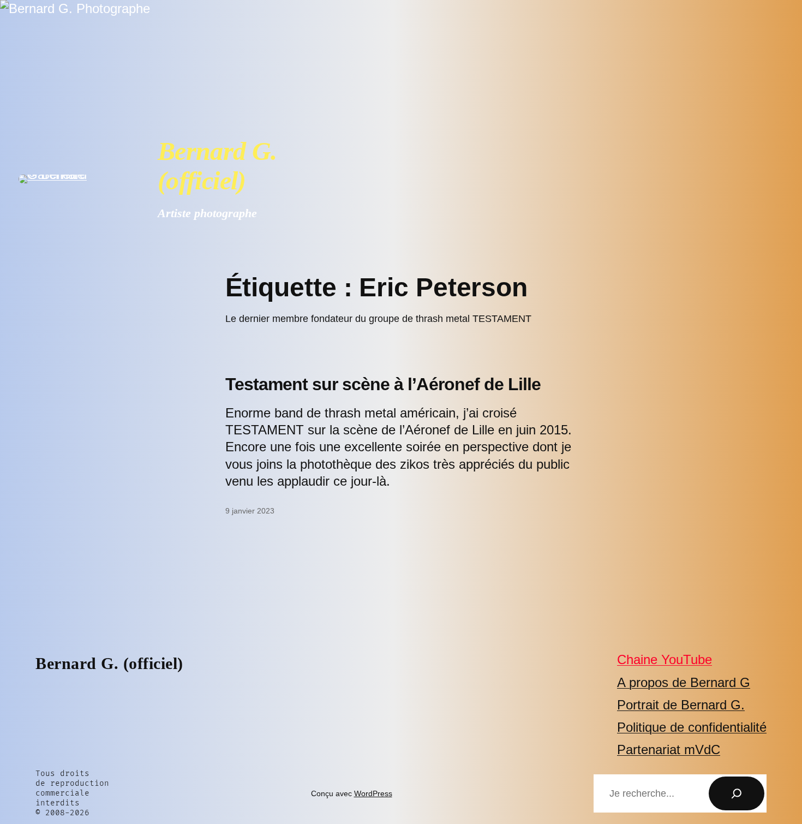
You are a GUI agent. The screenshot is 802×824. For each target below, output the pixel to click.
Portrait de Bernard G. (681, 704)
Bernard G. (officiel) (217, 165)
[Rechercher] (736, 793)
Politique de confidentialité (692, 727)
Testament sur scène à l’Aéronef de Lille (383, 384)
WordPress (373, 793)
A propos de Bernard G (683, 682)
